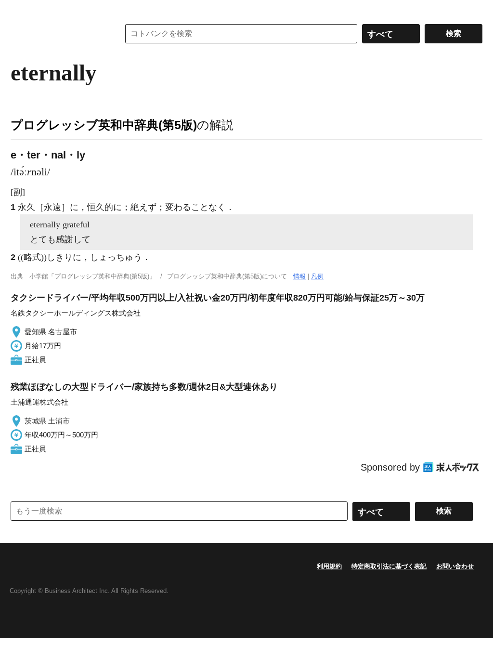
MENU (20, 9)
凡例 (317, 276)
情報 (299, 276)
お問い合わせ (455, 566)
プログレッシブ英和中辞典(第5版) (104, 125)
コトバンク (58, 33)
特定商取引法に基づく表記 (389, 566)
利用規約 (329, 566)
